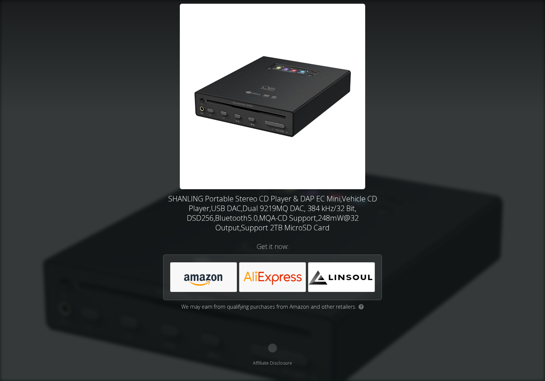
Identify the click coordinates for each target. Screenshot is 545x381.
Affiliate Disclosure (272, 363)
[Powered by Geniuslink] (272, 348)
